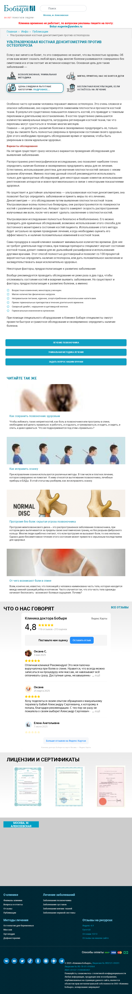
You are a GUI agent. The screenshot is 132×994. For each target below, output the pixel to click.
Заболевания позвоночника (57, 900)
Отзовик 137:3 (89, 934)
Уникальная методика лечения (66, 352)
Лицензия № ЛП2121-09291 (105, 963)
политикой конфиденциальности (109, 973)
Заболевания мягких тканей (57, 908)
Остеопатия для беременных (18, 925)
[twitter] (22, 961)
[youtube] (14, 961)
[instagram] (46, 961)
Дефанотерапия (11, 938)
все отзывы (120, 607)
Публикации (9, 912)
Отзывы (7, 908)
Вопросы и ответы (13, 904)
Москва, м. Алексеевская (55, 15)
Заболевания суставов (55, 904)
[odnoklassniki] (38, 961)
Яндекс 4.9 (88, 925)
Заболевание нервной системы (59, 912)
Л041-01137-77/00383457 (77, 970)
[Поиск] (43, 8)
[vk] (6, 961)
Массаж (7, 929)
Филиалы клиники (12, 900)
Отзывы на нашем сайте (95, 938)
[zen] (54, 961)
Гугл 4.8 (86, 929)
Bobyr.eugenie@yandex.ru (66, 26)
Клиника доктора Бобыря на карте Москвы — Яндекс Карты (66, 747)
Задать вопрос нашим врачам (66, 362)
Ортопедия (9, 934)
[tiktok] (30, 961)
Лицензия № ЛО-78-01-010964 (80, 966)
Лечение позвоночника (66, 342)
